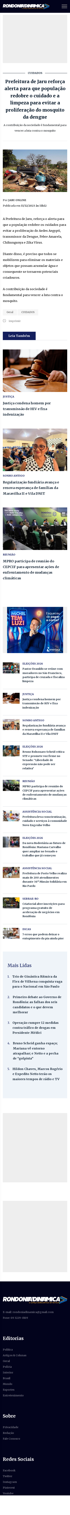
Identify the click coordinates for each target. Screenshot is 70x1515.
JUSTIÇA (8, 396)
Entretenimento (13, 1395)
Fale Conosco (11, 1438)
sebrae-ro (30, 898)
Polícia (7, 1366)
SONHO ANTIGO (14, 475)
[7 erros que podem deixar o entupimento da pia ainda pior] (11, 933)
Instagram (10, 1482)
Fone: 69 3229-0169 (15, 1317)
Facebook (9, 1470)
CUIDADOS (28, 312)
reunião (9, 554)
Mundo (7, 1384)
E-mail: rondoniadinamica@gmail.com (28, 1312)
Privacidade (10, 1427)
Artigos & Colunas (14, 1355)
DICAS (26, 929)
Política (8, 1349)
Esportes (8, 1389)
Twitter (7, 1476)
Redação (8, 1433)
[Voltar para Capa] (35, 1299)
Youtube (8, 1493)
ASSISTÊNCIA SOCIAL (37, 811)
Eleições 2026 (32, 663)
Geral (10, 312)
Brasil (6, 1378)
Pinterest (9, 1487)
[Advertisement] (35, 1147)
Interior (8, 1372)
